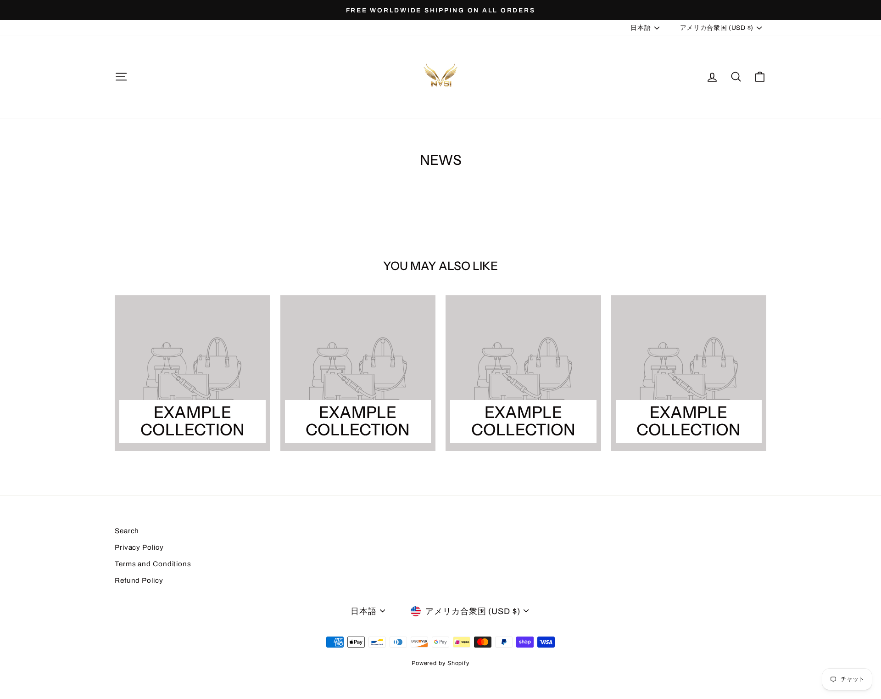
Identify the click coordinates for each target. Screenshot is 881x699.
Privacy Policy (139, 547)
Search (127, 531)
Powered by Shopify (440, 663)
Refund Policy (139, 580)
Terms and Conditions (153, 564)
